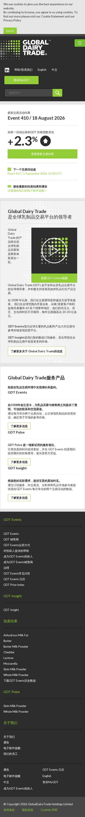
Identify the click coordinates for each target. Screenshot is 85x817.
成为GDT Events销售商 (18, 562)
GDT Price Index (13, 585)
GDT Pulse (11, 692)
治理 (6, 567)
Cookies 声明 (49, 810)
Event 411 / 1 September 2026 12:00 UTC (35, 173)
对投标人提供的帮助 (16, 550)
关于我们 (10, 723)
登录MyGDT (21, 80)
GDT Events (12, 519)
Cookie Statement (52, 16)
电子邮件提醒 (11, 748)
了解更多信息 (19, 426)
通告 (6, 742)
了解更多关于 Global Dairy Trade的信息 (37, 351)
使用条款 (9, 810)
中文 (54, 69)
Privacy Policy (12, 20)
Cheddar (9, 652)
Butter (7, 641)
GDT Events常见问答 (16, 573)
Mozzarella (10, 663)
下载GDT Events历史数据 (19, 680)
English (42, 69)
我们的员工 (10, 753)
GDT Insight (12, 596)
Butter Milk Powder (15, 646)
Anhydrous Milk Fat (15, 635)
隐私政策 (27, 810)
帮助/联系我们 (23, 69)
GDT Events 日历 (14, 579)
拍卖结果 (10, 621)
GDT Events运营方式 (16, 545)
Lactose (8, 658)
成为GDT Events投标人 (18, 556)
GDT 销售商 (11, 539)
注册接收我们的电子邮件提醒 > (27, 190)
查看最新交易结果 (42, 154)
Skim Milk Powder (14, 669)
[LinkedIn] (7, 70)
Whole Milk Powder (16, 675)
